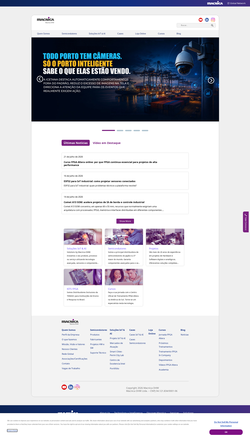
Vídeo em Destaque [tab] (107, 143)
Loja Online (140, 34)
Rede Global (68, 353)
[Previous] (40, 79)
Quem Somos (43, 34)
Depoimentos (165, 360)
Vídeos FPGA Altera (168, 364)
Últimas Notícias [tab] (76, 143)
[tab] (108, 130)
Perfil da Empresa (70, 334)
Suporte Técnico (98, 352)
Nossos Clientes (69, 349)
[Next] (210, 79)
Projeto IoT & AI (117, 338)
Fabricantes (96, 339)
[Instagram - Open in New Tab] (77, 388)
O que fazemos (69, 339)
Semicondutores (69, 34)
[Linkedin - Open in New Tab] (207, 19)
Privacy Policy (12, 430)
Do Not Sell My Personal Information (226, 424)
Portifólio (114, 368)
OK (226, 432)
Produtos (94, 334)
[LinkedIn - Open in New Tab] (70, 388)
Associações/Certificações (74, 358)
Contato (66, 363)
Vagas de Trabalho (71, 368)
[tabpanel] (125, 185)
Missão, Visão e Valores (73, 344)
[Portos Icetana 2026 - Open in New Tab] (125, 79)
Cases (120, 34)
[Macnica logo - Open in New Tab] (215, 3)
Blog (179, 34)
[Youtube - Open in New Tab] (64, 388)
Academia (163, 369)
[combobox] (196, 25)
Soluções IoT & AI (97, 34)
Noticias (185, 334)
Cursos (161, 34)
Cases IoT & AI (136, 334)
